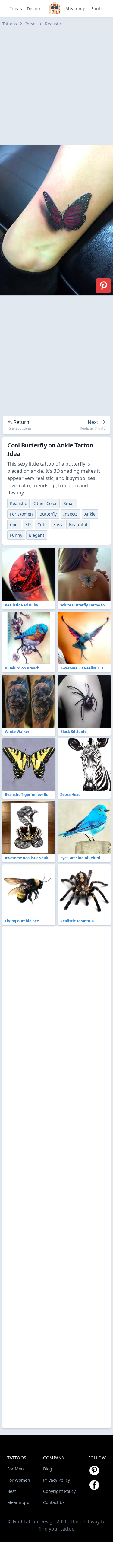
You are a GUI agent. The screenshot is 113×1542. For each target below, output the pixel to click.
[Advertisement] (56, 85)
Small (69, 503)
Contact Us (54, 1502)
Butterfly (48, 514)
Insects (70, 514)
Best (11, 1491)
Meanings (75, 8)
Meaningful (19, 1502)
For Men (15, 1469)
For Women (21, 514)
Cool (14, 524)
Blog (47, 1469)
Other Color (45, 503)
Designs (35, 8)
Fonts (97, 8)
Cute (42, 524)
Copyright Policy (59, 1491)
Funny (16, 535)
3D (28, 524)
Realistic (53, 24)
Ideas (16, 8)
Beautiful (78, 524)
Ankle (90, 514)
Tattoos (9, 24)
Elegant (36, 535)
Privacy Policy (56, 1480)
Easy (57, 524)
